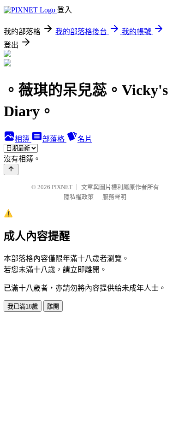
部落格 (54, 139)
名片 (84, 139)
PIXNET (62, 187)
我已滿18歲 (22, 306)
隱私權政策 (79, 196)
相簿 (23, 139)
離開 (53, 306)
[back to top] (11, 169)
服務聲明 (114, 196)
